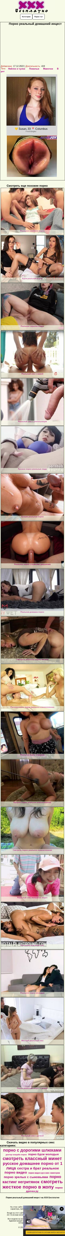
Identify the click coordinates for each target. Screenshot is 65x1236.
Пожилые (34, 69)
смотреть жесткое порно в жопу (32, 1184)
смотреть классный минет (32, 1158)
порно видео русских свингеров (44, 1173)
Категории (26, 17)
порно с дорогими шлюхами (32, 1150)
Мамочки (48, 69)
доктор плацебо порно (16, 1155)
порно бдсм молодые (43, 1154)
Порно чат (38, 17)
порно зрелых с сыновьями (26, 1177)
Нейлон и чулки (16, 69)
